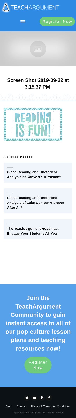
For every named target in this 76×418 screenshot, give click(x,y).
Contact (21, 406)
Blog (8, 406)
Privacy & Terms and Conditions (50, 406)
